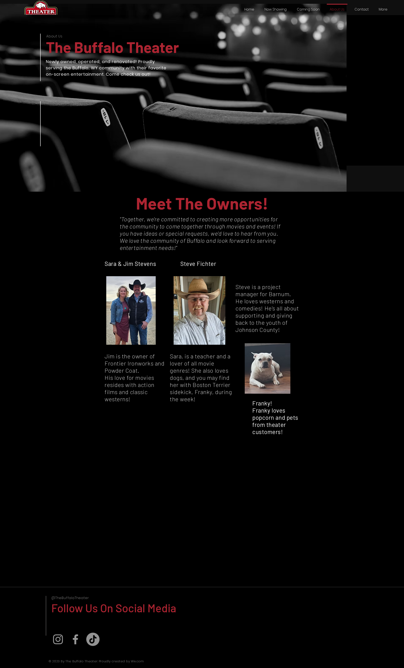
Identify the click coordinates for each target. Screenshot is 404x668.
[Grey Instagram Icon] (58, 639)
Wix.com (137, 661)
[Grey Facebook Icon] (75, 639)
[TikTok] (93, 639)
